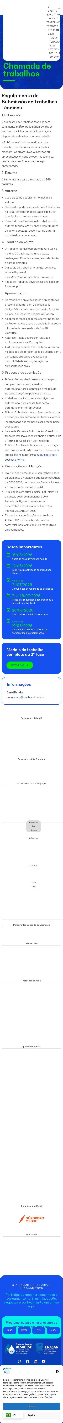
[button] (58, 1371)
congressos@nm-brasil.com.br (25, 697)
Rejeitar (31, 1415)
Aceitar (31, 1406)
